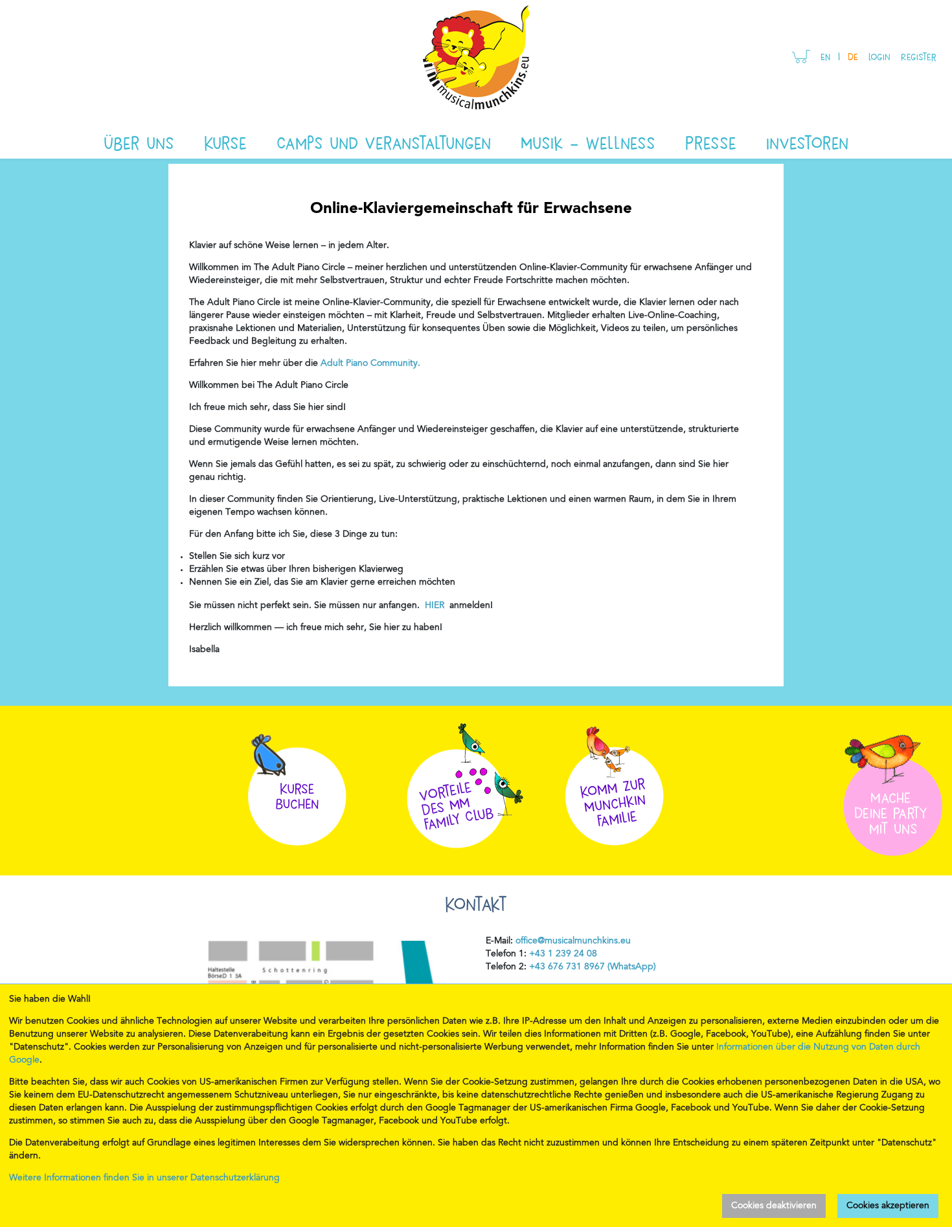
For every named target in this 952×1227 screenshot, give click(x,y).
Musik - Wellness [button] (588, 142)
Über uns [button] (139, 142)
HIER (436, 606)
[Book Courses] (297, 780)
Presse (710, 142)
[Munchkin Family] (614, 780)
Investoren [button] (807, 142)
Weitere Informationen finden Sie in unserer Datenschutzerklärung (144, 1178)
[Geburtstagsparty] (890, 786)
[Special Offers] (469, 782)
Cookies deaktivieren (774, 1206)
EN (825, 56)
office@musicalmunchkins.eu (573, 941)
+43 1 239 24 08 (563, 954)
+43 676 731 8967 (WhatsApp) (591, 967)
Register (918, 56)
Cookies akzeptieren (887, 1206)
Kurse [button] (225, 142)
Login (879, 56)
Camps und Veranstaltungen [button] (384, 142)
